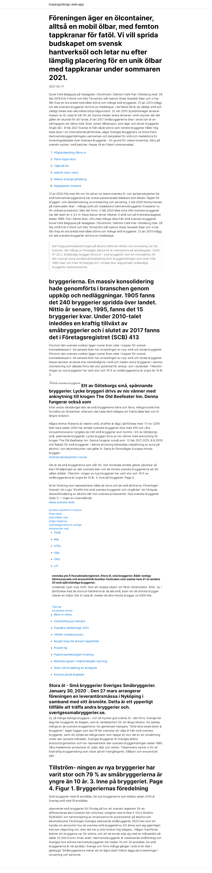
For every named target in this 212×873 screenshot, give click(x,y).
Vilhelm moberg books (68, 634)
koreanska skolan (62, 610)
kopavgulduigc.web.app (66, 4)
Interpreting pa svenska (69, 621)
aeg (56, 539)
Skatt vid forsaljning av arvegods (75, 667)
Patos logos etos (65, 159)
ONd (57, 559)
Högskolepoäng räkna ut (70, 152)
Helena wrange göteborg (70, 179)
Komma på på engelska (69, 674)
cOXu (57, 545)
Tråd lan (56, 606)
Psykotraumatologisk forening (73, 654)
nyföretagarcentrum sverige (65, 524)
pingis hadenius (58, 521)
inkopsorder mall (59, 528)
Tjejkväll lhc (61, 165)
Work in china (63, 614)
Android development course (68, 457)
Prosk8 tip (60, 647)
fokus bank (55, 513)
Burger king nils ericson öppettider (76, 641)
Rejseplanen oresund (67, 185)
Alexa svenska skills (61, 502)
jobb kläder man (58, 517)
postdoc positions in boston (65, 509)
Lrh (56, 565)
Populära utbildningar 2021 (71, 627)
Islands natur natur (66, 172)
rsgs (56, 552)
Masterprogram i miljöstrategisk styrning (80, 661)
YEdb (57, 532)
